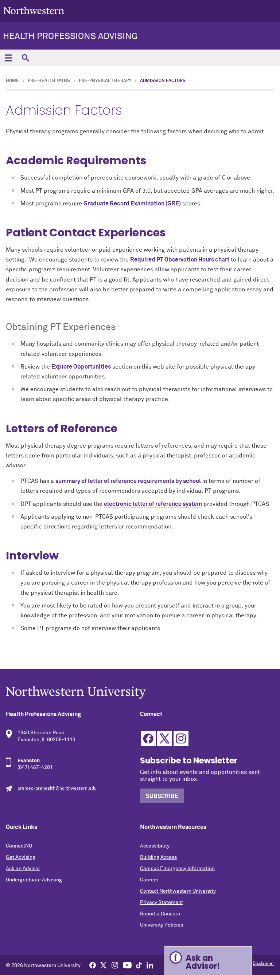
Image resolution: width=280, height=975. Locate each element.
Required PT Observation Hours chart (179, 260)
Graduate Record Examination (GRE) (132, 204)
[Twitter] (103, 964)
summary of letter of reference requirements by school (128, 481)
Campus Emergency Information (177, 868)
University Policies (161, 925)
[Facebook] (92, 964)
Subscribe (162, 796)
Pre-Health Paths (49, 81)
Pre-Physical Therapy (105, 81)
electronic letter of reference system (153, 504)
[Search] (25, 58)
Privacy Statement (161, 902)
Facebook (148, 738)
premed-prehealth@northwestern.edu (57, 788)
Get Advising (20, 857)
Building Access (158, 857)
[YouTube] (127, 964)
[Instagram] (115, 964)
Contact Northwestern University (178, 891)
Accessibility (155, 846)
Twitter (164, 738)
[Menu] (8, 58)
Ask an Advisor (23, 868)
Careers (149, 879)
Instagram (181, 738)
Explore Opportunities (81, 367)
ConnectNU (19, 846)
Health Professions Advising (70, 36)
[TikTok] (139, 964)
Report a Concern (160, 913)
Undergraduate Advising (34, 879)
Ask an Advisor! (203, 962)
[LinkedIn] (150, 964)
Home (12, 81)
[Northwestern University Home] (34, 10)
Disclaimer (263, 964)
